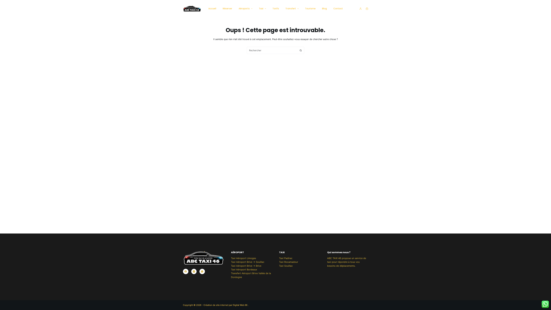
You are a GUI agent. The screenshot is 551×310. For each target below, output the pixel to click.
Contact (338, 8)
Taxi (261, 8)
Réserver (227, 8)
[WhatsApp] (202, 271)
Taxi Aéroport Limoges (243, 258)
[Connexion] (360, 9)
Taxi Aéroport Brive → (243, 265)
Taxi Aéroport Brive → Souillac (247, 261)
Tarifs (275, 8)
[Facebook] (185, 271)
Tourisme (310, 8)
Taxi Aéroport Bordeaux (244, 269)
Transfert (290, 8)
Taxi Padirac (285, 258)
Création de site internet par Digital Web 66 (225, 305)
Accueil (212, 8)
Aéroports (244, 8)
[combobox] (272, 50)
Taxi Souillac (286, 265)
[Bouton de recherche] (300, 50)
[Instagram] (194, 271)
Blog (324, 8)
